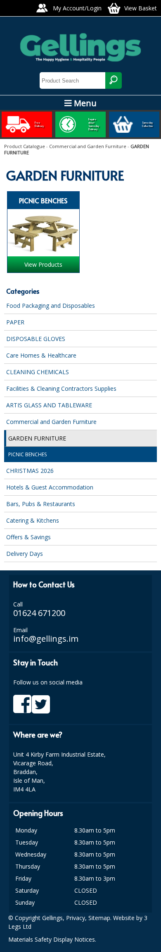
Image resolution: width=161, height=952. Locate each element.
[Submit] (113, 80)
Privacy (75, 918)
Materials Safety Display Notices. (52, 939)
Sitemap (99, 918)
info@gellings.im (45, 638)
